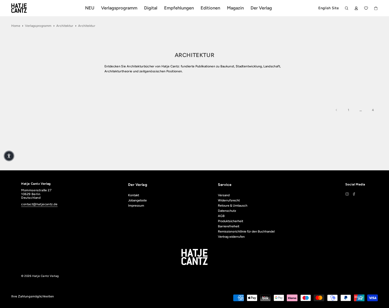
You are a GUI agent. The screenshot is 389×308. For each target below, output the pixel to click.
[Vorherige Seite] (337, 110)
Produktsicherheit (230, 221)
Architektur (64, 26)
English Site (328, 8)
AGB (221, 216)
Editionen (210, 8)
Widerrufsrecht (229, 200)
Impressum (136, 206)
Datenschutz (227, 211)
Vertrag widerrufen (231, 237)
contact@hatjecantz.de (39, 204)
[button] (9, 156)
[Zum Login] (356, 8)
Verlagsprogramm (38, 26)
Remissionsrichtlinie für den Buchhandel (246, 231)
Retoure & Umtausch (232, 206)
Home (15, 26)
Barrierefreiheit (228, 226)
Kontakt (133, 195)
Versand (224, 195)
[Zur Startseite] (24, 8)
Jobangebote (137, 200)
